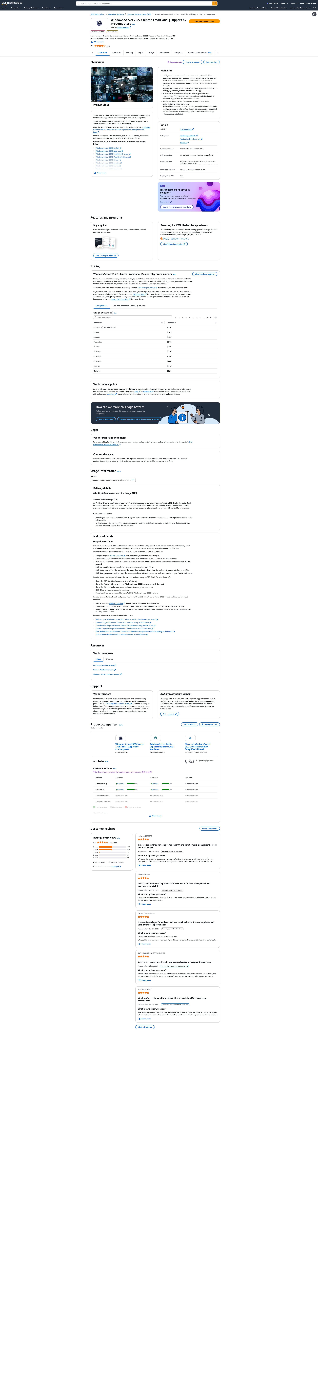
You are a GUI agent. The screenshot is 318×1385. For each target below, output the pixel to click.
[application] (132, 784)
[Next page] (210, 317)
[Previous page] (175, 317)
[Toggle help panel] (314, 14)
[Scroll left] (93, 52)
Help (315, 8)
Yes (181, 176)
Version (94, 476)
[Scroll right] (217, 52)
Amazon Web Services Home (300, 8)
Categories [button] (15, 8)
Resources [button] (58, 8)
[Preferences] (215, 317)
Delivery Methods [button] (30, 8)
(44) (108, 46)
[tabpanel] (155, 342)
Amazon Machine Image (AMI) (191, 149)
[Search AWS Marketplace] (214, 3)
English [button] (283, 3)
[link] (185, 14)
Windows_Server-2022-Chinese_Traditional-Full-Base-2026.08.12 (197, 162)
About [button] (3, 8)
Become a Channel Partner (259, 8)
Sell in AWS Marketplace (279, 8)
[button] (133, 24)
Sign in (294, 3)
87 (207, 317)
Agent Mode (273, 3)
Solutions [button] (45, 8)
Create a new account (308, 3)
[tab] (101, 305)
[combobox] (144, 3)
